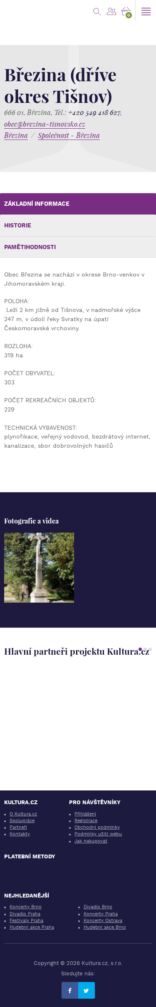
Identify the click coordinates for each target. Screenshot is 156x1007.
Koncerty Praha (101, 914)
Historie (17, 225)
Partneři (18, 827)
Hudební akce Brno (105, 927)
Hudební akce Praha (32, 927)
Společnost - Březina (69, 135)
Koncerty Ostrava (103, 920)
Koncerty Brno (26, 907)
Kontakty (20, 834)
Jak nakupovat (90, 841)
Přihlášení (85, 814)
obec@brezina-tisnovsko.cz (44, 124)
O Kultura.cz (23, 814)
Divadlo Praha (25, 914)
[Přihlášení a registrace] (111, 10)
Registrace (85, 820)
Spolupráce (22, 820)
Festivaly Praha (26, 920)
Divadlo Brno (98, 907)
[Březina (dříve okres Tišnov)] (39, 568)
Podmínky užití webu (98, 834)
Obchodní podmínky (97, 827)
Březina (16, 135)
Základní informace (36, 203)
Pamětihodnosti (30, 247)
